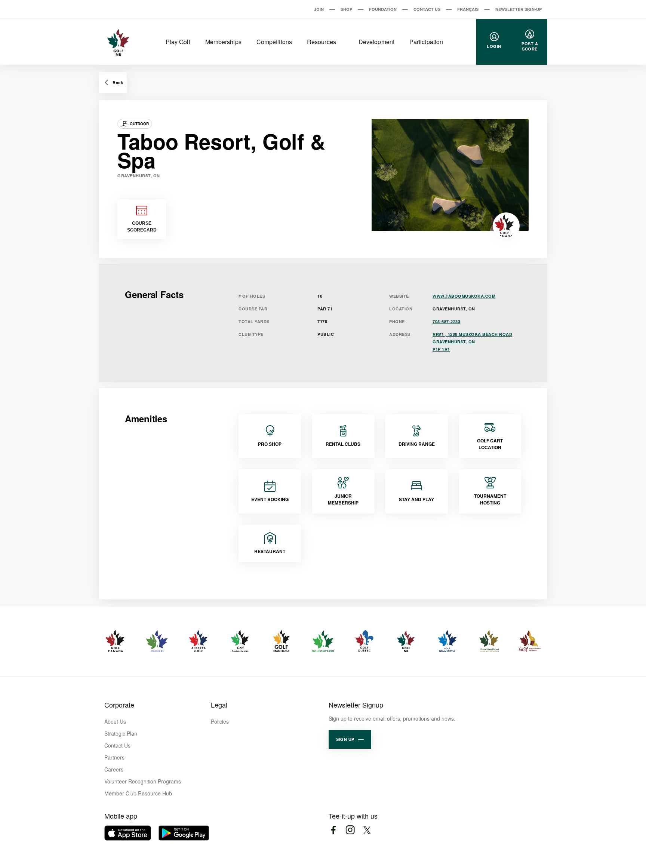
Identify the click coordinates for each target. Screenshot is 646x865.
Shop (346, 9)
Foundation (383, 9)
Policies (220, 721)
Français (468, 9)
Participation (426, 41)
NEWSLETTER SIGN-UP (518, 9)
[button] (350, 739)
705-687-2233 (446, 321)
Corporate (119, 704)
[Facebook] (333, 830)
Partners (114, 757)
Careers (113, 769)
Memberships (223, 41)
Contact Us (426, 9)
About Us (115, 721)
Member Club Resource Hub (138, 793)
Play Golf (178, 41)
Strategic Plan (120, 733)
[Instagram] (350, 830)
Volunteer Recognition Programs (142, 781)
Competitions (274, 41)
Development (376, 41)
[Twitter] (367, 830)
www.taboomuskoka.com (464, 296)
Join (319, 9)
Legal (219, 704)
